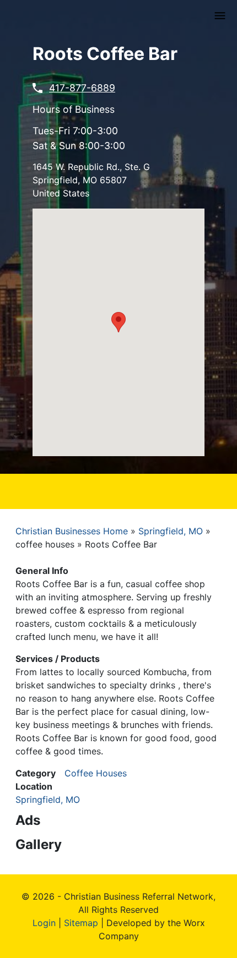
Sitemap (81, 922)
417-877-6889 (82, 88)
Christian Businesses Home (71, 531)
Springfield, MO (170, 531)
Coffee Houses (95, 773)
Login (44, 922)
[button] (118, 322)
